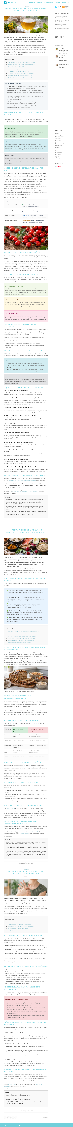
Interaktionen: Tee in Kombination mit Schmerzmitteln (21, 73)
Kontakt (16, 1125)
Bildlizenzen (43, 1125)
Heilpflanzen (58, 140)
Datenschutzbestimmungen (29, 1125)
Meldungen (58, 150)
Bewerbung (58, 135)
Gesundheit (26, 6)
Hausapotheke (25, 833)
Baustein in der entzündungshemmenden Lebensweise (22, 480)
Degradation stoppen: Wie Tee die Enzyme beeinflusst (21, 64)
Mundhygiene (58, 152)
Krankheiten (58, 147)
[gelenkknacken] (26, 887)
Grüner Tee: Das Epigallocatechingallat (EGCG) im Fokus (21, 69)
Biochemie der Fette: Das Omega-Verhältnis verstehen (21, 638)
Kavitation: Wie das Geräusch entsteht (17, 922)
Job (56, 142)
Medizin (57, 149)
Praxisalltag (58, 154)
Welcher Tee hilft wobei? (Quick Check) (17, 66)
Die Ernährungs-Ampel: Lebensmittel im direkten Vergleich (22, 636)
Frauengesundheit (59, 136)
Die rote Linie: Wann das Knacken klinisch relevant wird (21, 926)
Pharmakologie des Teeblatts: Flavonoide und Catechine (21, 62)
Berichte (57, 133)
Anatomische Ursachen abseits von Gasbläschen (19, 924)
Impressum (20, 1125)
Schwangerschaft (11, 808)
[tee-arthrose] (26, 24)
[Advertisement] (62, 101)
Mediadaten (37, 1125)
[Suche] (68, 2)
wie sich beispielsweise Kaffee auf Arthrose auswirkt (25, 491)
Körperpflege (58, 145)
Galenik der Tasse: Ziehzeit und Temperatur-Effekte (20, 75)
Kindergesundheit (59, 143)
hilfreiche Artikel (12, 490)
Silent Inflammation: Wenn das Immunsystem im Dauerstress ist (23, 631)
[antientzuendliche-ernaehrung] (26, 546)
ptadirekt (30, 522)
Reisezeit (57, 156)
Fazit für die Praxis (12, 930)
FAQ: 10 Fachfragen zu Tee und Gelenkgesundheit (20, 77)
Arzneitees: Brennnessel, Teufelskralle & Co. (18, 71)
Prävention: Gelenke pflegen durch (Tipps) (18, 928)
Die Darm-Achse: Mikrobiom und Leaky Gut (18, 634)
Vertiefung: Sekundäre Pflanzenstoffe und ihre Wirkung (21, 640)
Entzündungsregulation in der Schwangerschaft (19, 642)
